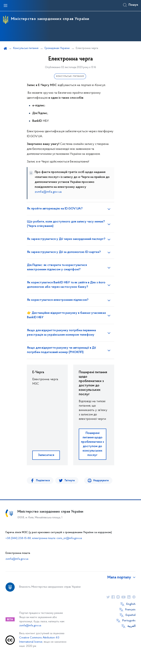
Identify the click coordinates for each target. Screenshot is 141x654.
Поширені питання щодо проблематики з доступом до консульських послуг (92, 444)
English (130, 604)
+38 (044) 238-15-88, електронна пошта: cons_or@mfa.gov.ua (44, 538)
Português (128, 620)
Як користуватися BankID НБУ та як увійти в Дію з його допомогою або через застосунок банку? (66, 285)
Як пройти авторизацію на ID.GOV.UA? (55, 208)
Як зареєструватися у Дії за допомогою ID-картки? (64, 252)
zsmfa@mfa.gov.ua (48, 192)
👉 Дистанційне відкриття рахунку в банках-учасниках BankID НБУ (66, 315)
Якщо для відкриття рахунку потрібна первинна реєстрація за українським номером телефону (61, 333)
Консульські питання (25, 48)
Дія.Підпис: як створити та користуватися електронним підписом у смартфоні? (57, 267)
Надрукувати (101, 480)
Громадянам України (57, 48)
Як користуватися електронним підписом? (57, 300)
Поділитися (43, 480)
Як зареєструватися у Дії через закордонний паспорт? (66, 239)
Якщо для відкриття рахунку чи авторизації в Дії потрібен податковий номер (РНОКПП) (61, 350)
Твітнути (69, 480)
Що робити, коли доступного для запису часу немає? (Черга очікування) (66, 224)
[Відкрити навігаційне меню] (5, 5)
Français (130, 609)
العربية (131, 626)
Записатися (46, 455)
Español (130, 615)
